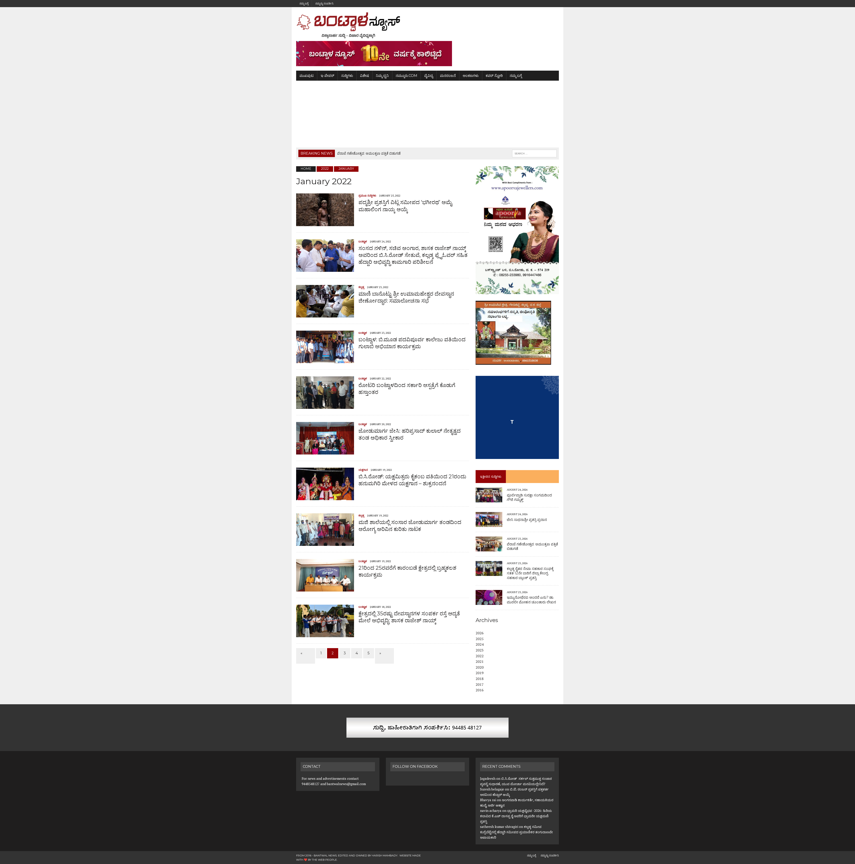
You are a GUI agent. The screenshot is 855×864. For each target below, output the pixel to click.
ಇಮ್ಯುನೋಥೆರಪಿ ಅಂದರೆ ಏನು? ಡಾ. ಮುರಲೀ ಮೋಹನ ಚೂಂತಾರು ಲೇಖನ (531, 599)
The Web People (324, 859)
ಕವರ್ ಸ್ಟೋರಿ (494, 76)
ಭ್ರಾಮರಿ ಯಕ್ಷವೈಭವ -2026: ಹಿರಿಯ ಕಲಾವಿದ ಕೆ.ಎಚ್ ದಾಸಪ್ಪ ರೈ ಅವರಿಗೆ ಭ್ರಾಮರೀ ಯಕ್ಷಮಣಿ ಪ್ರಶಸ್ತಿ (516, 815)
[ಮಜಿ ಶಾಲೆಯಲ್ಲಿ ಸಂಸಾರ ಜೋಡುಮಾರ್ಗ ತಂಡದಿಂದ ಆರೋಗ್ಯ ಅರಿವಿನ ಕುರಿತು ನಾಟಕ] (325, 542)
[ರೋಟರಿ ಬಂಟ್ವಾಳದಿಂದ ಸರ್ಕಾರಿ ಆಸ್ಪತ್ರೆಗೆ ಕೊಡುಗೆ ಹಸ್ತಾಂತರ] (325, 405)
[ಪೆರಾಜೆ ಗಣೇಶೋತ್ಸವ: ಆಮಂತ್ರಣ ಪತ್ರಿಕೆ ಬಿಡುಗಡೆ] (489, 548)
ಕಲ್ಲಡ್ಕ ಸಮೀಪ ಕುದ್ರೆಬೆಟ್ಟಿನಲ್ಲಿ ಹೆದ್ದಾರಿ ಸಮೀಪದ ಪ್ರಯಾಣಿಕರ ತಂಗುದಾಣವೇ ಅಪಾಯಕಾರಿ (516, 831)
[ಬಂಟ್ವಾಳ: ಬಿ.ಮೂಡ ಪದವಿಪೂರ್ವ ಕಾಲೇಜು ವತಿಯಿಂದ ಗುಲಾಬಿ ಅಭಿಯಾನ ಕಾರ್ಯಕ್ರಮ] (325, 360)
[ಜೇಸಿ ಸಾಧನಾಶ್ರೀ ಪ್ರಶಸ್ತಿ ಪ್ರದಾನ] (489, 524)
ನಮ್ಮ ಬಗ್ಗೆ (303, 3)
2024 (480, 644)
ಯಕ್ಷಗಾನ (363, 469)
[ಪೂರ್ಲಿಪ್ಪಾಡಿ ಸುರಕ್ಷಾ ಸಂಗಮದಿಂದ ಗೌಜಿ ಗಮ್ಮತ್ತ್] (489, 499)
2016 (480, 690)
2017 (480, 684)
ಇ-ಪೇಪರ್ (327, 76)
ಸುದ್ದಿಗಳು (347, 76)
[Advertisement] (427, 114)
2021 (480, 661)
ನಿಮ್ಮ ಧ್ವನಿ (382, 76)
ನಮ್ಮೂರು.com (406, 76)
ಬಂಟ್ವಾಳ (362, 241)
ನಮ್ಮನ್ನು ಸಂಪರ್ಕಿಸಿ (324, 3)
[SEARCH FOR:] (534, 153)
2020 (480, 667)
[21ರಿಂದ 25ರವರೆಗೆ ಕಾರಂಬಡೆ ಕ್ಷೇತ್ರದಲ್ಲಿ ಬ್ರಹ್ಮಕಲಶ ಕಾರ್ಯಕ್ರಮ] (325, 588)
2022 (480, 655)
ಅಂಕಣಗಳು (471, 76)
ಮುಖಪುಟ (306, 76)
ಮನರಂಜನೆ (448, 76)
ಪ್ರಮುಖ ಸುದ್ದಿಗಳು (367, 195)
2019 (480, 672)
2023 (480, 650)
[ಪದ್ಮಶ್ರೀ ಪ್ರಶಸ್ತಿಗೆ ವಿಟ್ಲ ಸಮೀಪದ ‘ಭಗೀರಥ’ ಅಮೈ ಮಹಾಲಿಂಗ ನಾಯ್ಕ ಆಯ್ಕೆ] (325, 223)
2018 (480, 678)
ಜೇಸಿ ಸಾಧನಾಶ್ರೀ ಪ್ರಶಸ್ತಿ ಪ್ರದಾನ (527, 520)
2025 (480, 638)
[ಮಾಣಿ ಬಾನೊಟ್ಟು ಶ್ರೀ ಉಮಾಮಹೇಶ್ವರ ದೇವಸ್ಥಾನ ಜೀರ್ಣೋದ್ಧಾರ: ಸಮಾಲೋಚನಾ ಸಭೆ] (325, 314)
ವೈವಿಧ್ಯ (428, 76)
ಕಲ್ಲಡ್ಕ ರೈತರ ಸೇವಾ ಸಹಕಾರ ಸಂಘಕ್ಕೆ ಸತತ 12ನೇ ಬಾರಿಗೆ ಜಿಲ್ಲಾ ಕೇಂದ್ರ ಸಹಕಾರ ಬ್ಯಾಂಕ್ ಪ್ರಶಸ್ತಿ (530, 573)
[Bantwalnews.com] (427, 25)
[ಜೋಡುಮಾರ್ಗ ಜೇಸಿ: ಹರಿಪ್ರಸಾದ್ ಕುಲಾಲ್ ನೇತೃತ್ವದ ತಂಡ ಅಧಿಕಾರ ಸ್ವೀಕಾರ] (325, 451)
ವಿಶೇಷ (364, 76)
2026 (480, 633)
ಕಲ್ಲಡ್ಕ (361, 287)
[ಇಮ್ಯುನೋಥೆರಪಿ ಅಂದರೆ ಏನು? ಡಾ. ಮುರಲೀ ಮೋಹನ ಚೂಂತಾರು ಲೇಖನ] (489, 601)
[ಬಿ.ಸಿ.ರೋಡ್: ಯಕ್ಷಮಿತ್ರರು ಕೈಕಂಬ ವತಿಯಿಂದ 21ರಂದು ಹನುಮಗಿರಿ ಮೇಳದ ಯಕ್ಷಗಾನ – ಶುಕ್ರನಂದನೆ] (325, 497)
